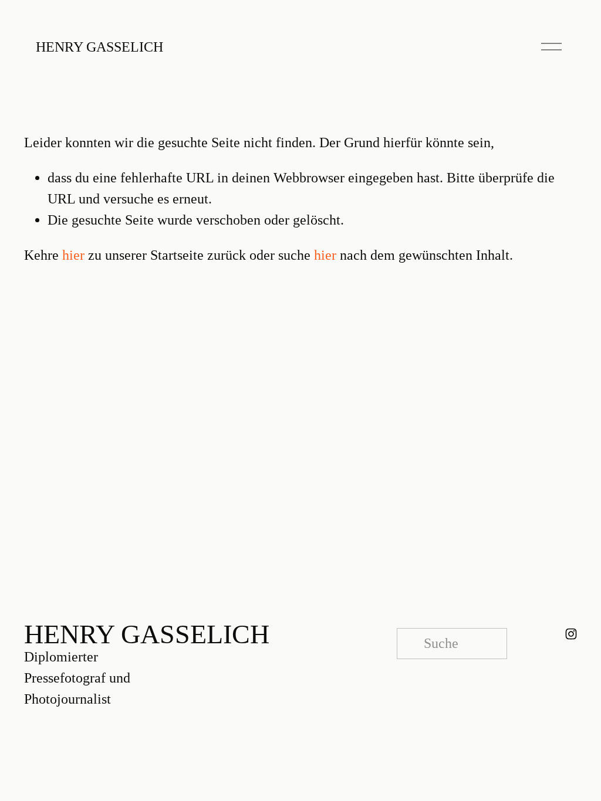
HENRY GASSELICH (99, 47)
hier (73, 255)
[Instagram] (571, 634)
